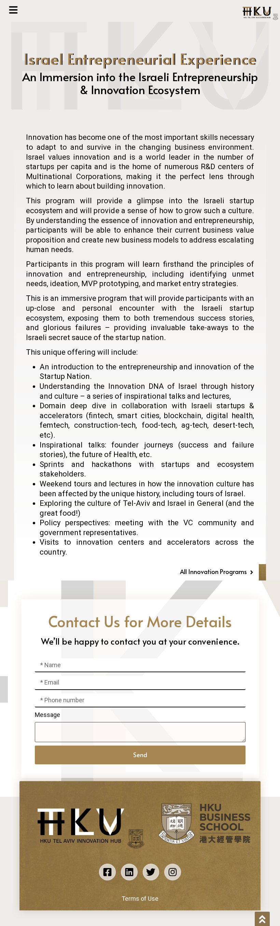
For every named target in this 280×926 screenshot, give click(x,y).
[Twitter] (151, 872)
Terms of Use (140, 898)
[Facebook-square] (107, 872)
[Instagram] (172, 872)
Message (47, 714)
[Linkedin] (129, 872)
